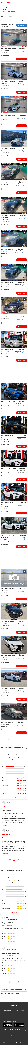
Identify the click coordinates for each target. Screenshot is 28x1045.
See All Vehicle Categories (10, 1021)
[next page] (21, 740)
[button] (22, 16)
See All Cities (6, 1017)
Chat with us (6, 1013)
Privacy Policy (14, 1036)
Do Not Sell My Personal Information (11, 1038)
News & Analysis (7, 1010)
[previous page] (7, 740)
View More (5, 825)
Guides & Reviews (19, 1010)
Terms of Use (6, 1036)
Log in (25, 1030)
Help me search (21, 25)
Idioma (6, 1030)
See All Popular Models (9, 1019)
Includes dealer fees (20, 49)
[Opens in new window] (7, 1025)
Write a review (14, 797)
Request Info (21, 59)
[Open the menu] (25, 2)
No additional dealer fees (20, 317)
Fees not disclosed (20, 150)
